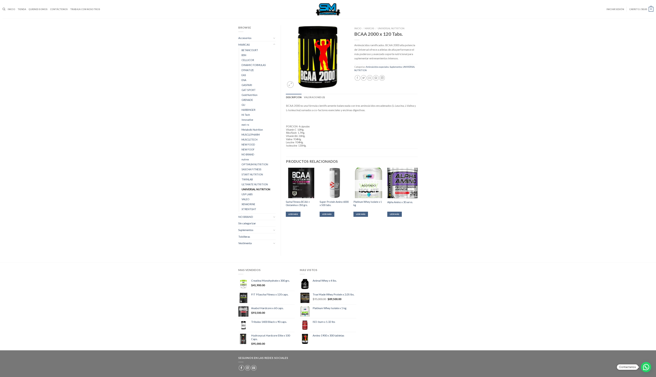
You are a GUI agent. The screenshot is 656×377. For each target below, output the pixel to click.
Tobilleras (244, 236)
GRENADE (247, 99)
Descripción (294, 97)
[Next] (417, 195)
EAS (244, 75)
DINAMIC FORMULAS (254, 65)
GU (243, 104)
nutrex (245, 159)
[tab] (294, 97)
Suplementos (245, 230)
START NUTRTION (252, 174)
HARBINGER (248, 109)
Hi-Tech (246, 114)
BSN (244, 55)
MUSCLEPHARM (251, 134)
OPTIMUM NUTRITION (255, 164)
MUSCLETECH (249, 139)
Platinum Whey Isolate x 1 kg (367, 203)
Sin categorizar (247, 223)
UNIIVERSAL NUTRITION (256, 189)
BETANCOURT (250, 50)
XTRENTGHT (249, 209)
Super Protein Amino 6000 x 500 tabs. (334, 203)
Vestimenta (245, 243)
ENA (244, 80)
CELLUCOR (248, 60)
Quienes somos (38, 9)
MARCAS (244, 44)
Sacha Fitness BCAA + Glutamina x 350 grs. (298, 203)
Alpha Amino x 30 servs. (400, 202)
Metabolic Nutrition (252, 129)
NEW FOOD (248, 144)
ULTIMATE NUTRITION (255, 184)
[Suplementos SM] (328, 9)
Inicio (11, 9)
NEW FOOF (248, 149)
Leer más (293, 214)
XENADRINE (248, 204)
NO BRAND (248, 154)
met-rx (245, 124)
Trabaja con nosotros (85, 9)
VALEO (245, 199)
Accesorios (244, 37)
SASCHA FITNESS (251, 169)
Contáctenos (59, 9)
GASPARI (247, 85)
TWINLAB (247, 179)
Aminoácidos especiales (377, 66)
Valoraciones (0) (314, 97)
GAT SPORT (249, 90)
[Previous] (286, 195)
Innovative (247, 119)
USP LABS (247, 194)
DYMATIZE (248, 70)
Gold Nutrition (249, 95)
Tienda (22, 9)
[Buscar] (4, 9)
